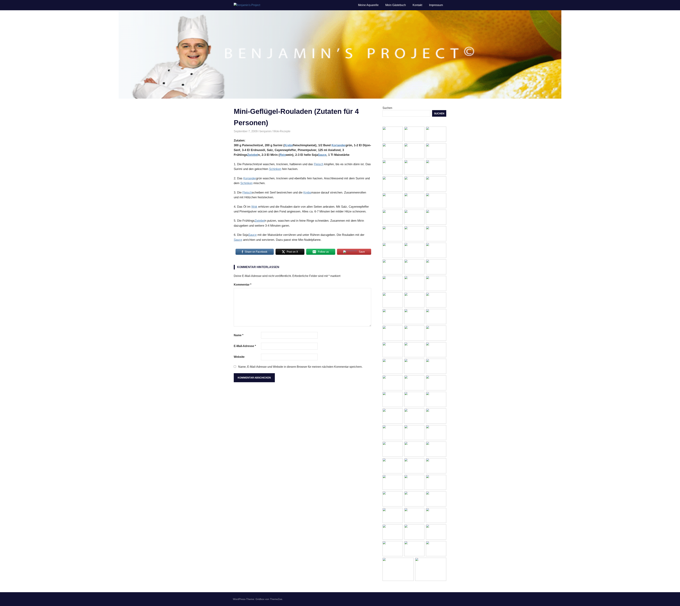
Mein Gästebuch (395, 5)
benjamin (265, 131)
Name (238, 335)
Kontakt (417, 5)
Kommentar (242, 284)
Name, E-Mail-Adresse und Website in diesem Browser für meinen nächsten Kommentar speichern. (300, 366)
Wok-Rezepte (281, 131)
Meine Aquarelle (368, 5)
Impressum (436, 5)
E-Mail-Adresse (245, 346)
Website (239, 356)
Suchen (387, 107)
